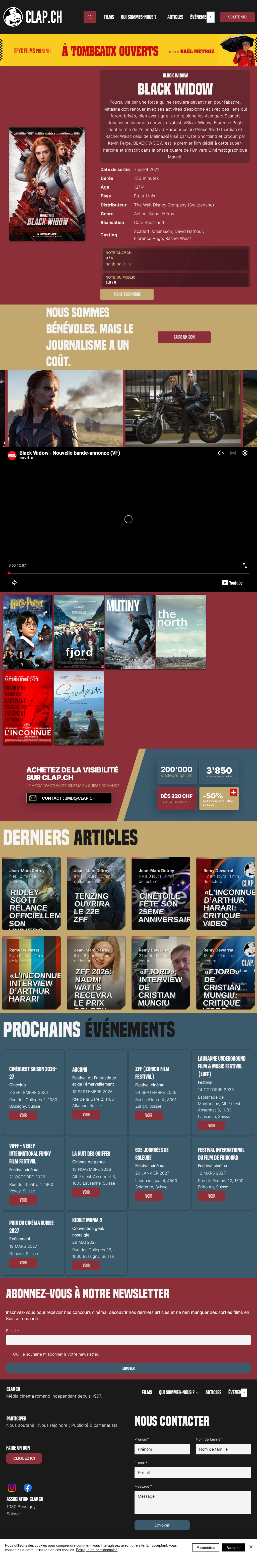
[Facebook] (27, 1487)
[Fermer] (251, 1547)
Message (143, 1486)
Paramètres (206, 1547)
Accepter (234, 1547)
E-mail (12, 1330)
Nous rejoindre (53, 1425)
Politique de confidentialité (96, 1549)
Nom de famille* (209, 1439)
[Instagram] (12, 1487)
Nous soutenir (20, 1425)
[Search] (90, 17)
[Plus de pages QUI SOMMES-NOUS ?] (159, 17)
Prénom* (142, 1439)
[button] (23, 1115)
